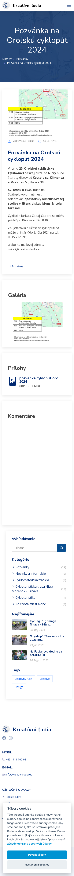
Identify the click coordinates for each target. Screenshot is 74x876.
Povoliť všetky (37, 854)
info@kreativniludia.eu (19, 774)
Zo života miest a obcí (30, 604)
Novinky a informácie (30, 573)
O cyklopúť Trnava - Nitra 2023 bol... (47, 638)
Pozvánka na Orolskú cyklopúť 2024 (34, 156)
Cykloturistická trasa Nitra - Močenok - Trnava (33, 588)
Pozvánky (22, 59)
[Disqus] (37, 470)
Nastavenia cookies (37, 864)
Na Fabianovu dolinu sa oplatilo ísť (46, 653)
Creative (45, 679)
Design (19, 687)
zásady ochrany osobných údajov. (29, 843)
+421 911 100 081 (17, 759)
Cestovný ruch (23, 679)
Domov (7, 59)
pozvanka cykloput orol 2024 (39, 379)
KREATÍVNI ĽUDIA (24, 141)
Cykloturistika (25, 597)
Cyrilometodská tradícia (32, 580)
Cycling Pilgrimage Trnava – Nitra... (43, 622)
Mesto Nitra (13, 796)
